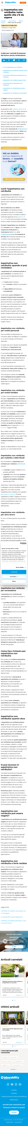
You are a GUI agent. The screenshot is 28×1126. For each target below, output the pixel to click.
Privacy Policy (9, 1122)
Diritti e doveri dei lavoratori (14, 22)
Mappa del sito (14, 1099)
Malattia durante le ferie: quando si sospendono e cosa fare (12, 982)
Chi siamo (14, 1090)
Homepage (3, 21)
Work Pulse (5, 1026)
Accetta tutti (14, 571)
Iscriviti (14, 946)
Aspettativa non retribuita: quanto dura (14, 80)
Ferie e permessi (6, 979)
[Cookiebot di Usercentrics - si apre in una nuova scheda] (20, 543)
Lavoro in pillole (12, 21)
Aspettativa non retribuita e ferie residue (15, 93)
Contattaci (14, 1093)
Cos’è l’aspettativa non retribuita (12, 67)
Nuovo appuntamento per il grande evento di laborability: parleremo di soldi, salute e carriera (12, 1037)
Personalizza (13, 576)
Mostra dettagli (20, 567)
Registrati (23, 2)
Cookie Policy (18, 1122)
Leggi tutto (18, 995)
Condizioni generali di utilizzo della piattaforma (14, 1096)
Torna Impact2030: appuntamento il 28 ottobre (12, 1029)
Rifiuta (14, 581)
